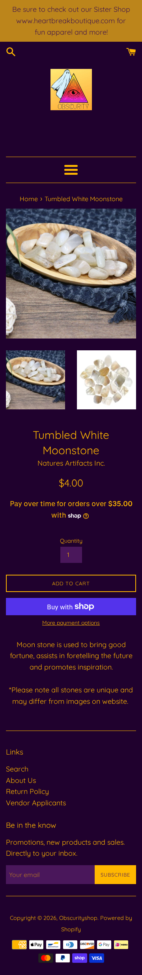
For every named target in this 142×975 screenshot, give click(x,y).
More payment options (71, 622)
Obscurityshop (78, 917)
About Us (21, 780)
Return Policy (27, 791)
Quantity (71, 540)
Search (17, 768)
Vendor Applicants (36, 802)
